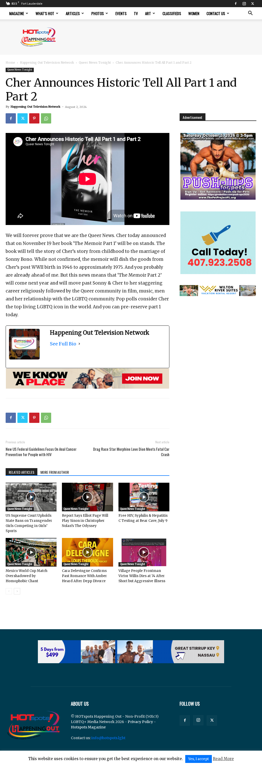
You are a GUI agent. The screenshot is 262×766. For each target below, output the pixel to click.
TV (136, 13)
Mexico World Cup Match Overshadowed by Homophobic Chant (26, 576)
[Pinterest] (34, 118)
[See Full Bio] (79, 344)
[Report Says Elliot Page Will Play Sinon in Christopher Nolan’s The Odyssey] (87, 497)
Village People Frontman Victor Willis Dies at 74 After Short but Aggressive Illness (141, 576)
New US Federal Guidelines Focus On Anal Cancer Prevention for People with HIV (41, 451)
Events (121, 13)
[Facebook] (235, 3)
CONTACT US (215, 13)
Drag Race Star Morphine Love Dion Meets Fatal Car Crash (131, 451)
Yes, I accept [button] (198, 759)
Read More (223, 758)
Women (193, 13)
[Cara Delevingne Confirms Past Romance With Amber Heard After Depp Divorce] (87, 552)
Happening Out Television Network (47, 62)
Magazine (16, 13)
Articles (73, 13)
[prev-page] (9, 591)
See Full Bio (63, 344)
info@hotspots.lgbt (108, 738)
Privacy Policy (140, 721)
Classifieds (171, 13)
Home (10, 62)
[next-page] (17, 591)
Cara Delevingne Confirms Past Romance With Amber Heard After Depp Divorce (84, 576)
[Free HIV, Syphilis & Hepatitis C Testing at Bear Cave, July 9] (143, 497)
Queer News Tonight (95, 62)
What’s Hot (45, 13)
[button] (250, 13)
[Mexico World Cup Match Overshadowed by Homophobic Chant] (31, 552)
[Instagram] (244, 3)
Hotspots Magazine (88, 727)
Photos (97, 13)
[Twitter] (252, 3)
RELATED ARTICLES (21, 472)
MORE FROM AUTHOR (54, 472)
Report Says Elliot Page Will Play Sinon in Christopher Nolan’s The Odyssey (85, 520)
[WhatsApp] (46, 118)
